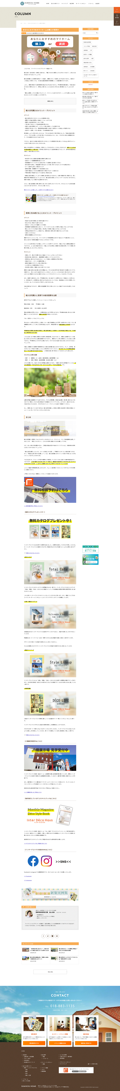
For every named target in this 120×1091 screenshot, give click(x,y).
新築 (44, 1056)
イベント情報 (44, 1068)
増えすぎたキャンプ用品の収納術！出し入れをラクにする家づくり (90, 107)
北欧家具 (86, 50)
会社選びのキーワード (29, 1062)
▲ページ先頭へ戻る (93, 1064)
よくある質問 (63, 1055)
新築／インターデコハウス (30, 1067)
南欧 (26, 1071)
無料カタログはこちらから (33, 553)
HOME (47, 3)
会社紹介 (97, 3)
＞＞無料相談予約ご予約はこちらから (33, 506)
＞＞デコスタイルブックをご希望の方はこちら (35, 843)
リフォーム (90, 3)
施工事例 (72, 3)
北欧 (92, 58)
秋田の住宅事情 (87, 42)
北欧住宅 (86, 66)
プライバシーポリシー (65, 1062)
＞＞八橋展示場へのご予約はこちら (33, 792)
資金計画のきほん (88, 62)
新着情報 (43, 1071)
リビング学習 (87, 46)
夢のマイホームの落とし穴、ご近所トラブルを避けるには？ (39, 190)
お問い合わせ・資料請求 (66, 1056)
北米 (26, 1073)
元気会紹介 (26, 1060)
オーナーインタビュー (81, 3)
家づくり (86, 70)
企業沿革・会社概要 (29, 1056)
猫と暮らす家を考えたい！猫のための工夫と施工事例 (90, 97)
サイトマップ (63, 1064)
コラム (25, 23)
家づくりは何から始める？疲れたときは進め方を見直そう (90, 93)
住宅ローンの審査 (88, 54)
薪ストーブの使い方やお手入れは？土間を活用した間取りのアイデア (90, 102)
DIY (91, 50)
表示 (52, 101)
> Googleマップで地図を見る (61, 1087)
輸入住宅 (94, 46)
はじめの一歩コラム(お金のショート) (90, 75)
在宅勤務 (92, 66)
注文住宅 (92, 70)
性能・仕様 (28, 1075)
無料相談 (62, 1058)
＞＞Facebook (28, 876)
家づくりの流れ (26, 1081)
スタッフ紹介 (27, 1058)
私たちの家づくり (55, 3)
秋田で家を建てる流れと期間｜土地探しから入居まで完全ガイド (90, 111)
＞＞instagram (28, 880)
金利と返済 (86, 58)
